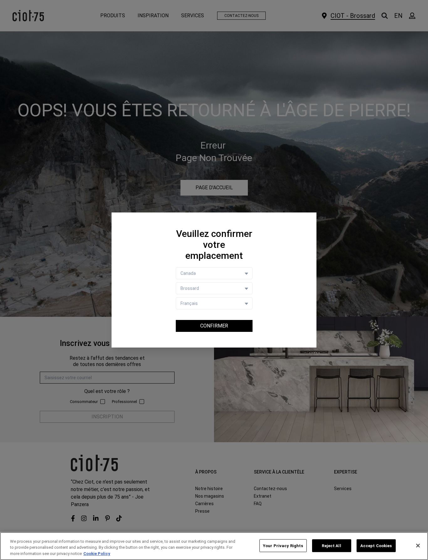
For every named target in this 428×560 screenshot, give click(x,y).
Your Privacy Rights (283, 545)
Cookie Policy (96, 553)
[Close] (418, 545)
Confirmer (214, 326)
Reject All (331, 545)
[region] (214, 546)
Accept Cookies (376, 545)
